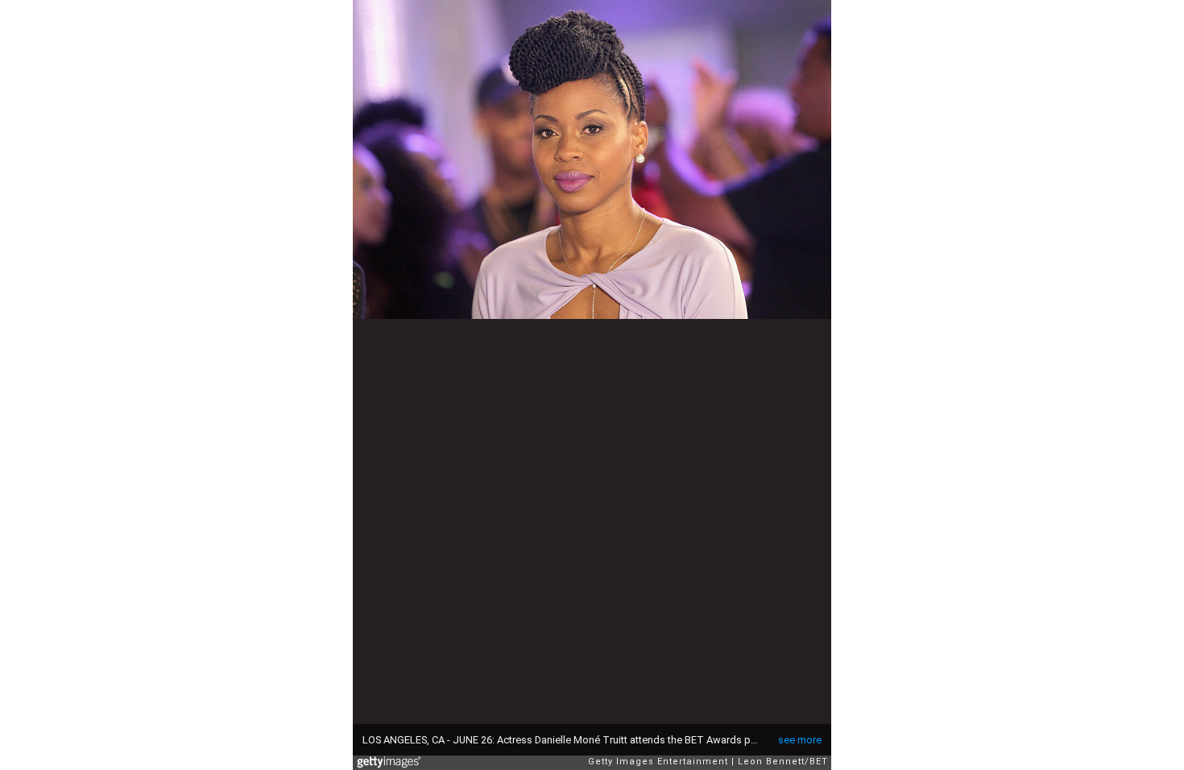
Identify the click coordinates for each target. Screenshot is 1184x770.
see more (800, 740)
